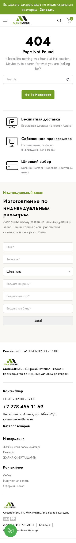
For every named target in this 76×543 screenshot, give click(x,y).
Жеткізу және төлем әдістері (21, 447)
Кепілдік (8, 452)
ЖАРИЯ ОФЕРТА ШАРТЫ (19, 457)
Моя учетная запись (16, 481)
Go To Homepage (38, 94)
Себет (7, 475)
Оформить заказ (13, 486)
